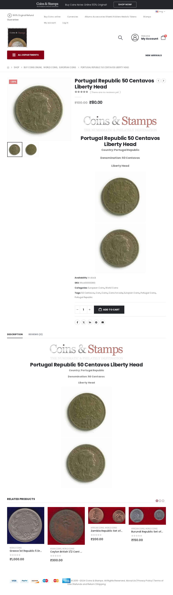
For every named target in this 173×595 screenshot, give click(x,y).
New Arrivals (153, 55)
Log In (65, 22)
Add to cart (111, 309)
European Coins (96, 287)
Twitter (83, 322)
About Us (131, 580)
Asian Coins (55, 548)
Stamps (147, 16)
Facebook (77, 322)
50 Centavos (88, 292)
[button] (120, 38)
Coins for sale (116, 292)
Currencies (72, 16)
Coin (98, 292)
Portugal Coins (148, 292)
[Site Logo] (17, 37)
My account (50, 22)
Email (102, 322)
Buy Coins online (52, 16)
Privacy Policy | (145, 580)
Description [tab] (15, 334)
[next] (163, 80)
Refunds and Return (84, 584)
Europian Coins (132, 292)
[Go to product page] (25, 525)
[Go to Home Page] (8, 67)
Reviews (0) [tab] (36, 334)
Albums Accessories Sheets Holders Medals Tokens (111, 16)
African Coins (97, 528)
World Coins (111, 287)
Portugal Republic (84, 297)
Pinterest (96, 322)
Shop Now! (125, 4)
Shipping (101, 584)
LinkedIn (90, 322)
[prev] (158, 80)
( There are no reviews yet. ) (105, 92)
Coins (105, 292)
